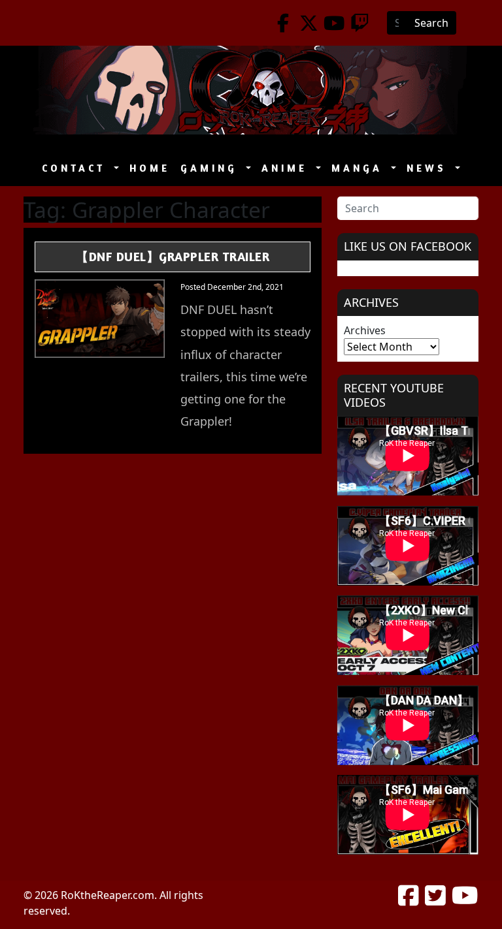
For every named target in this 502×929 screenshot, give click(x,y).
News (429, 168)
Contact (76, 168)
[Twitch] (359, 23)
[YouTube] (334, 23)
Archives (365, 330)
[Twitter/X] (308, 23)
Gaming (211, 168)
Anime (287, 168)
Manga (359, 168)
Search (431, 23)
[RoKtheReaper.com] (251, 90)
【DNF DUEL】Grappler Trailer (172, 256)
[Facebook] (283, 23)
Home (149, 168)
